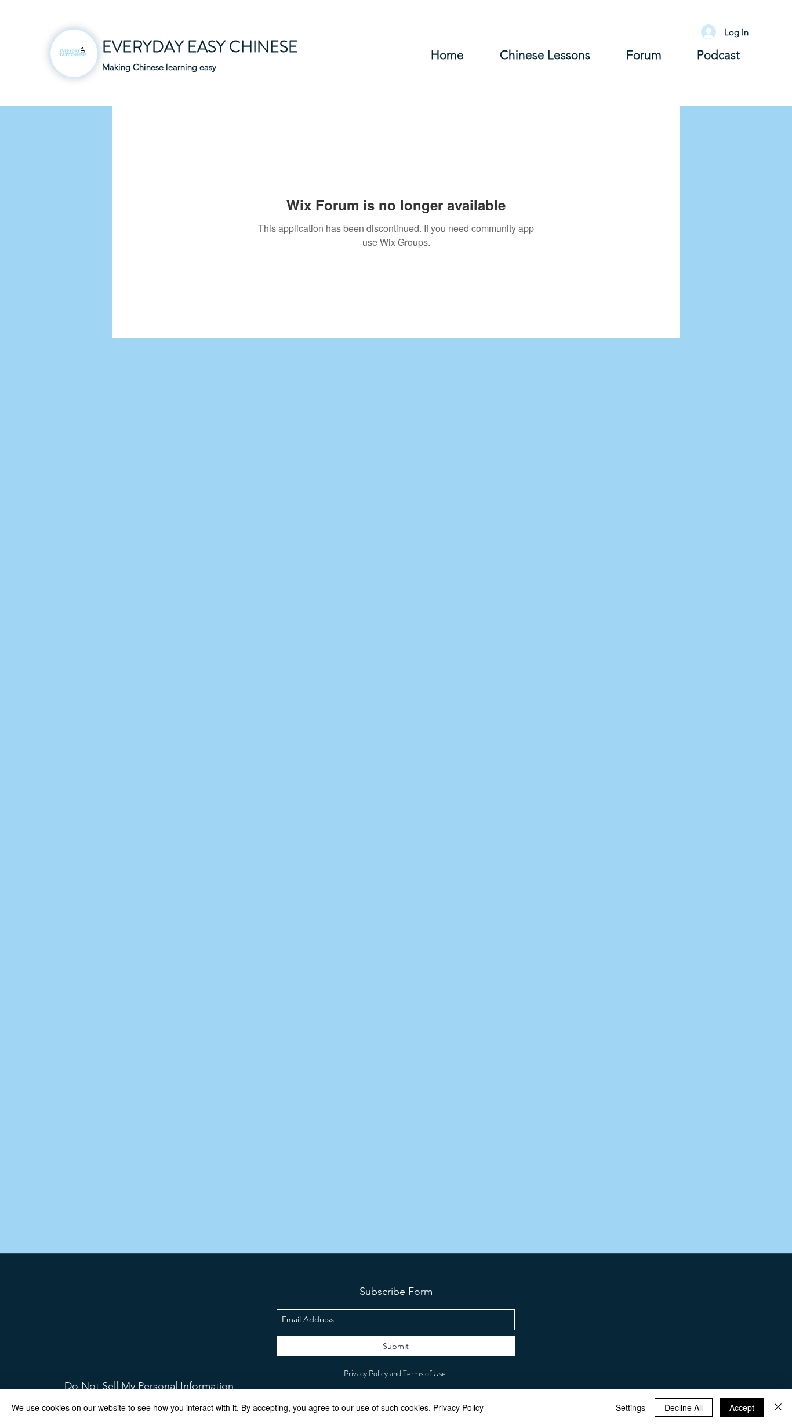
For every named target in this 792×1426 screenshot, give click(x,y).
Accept (741, 1407)
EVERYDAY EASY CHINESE (200, 47)
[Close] (778, 1407)
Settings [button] (630, 1407)
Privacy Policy (458, 1407)
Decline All (683, 1407)
